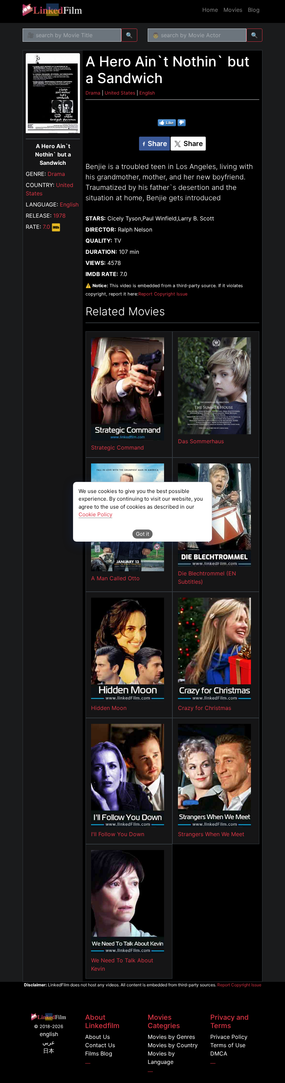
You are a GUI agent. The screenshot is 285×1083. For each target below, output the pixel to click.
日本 (48, 1050)
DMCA (218, 1053)
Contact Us (100, 1045)
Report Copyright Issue (162, 294)
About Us (97, 1036)
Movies (232, 9)
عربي (48, 1042)
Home (210, 9)
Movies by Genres (171, 1036)
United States (120, 93)
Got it (142, 534)
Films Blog (98, 1053)
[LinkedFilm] (52, 9)
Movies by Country (173, 1045)
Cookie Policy (95, 514)
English (69, 204)
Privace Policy (228, 1036)
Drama (56, 173)
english (49, 1034)
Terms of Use (227, 1045)
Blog (254, 9)
